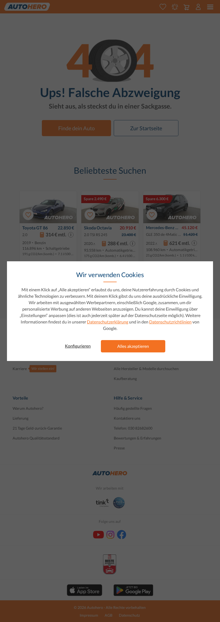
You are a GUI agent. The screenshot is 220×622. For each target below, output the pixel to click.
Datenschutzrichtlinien (170, 321)
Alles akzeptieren (133, 346)
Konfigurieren (78, 345)
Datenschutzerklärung (107, 321)
